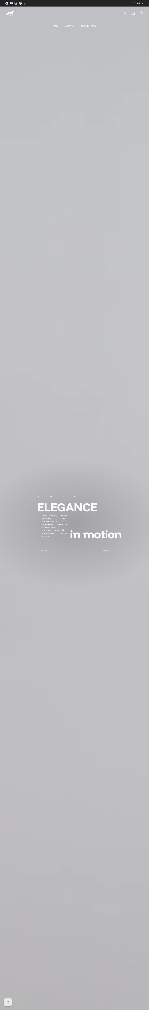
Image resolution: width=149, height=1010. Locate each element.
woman (107, 551)
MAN (55, 25)
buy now (42, 551)
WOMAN (69, 25)
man (75, 551)
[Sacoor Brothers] (10, 13)
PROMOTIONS (88, 25)
